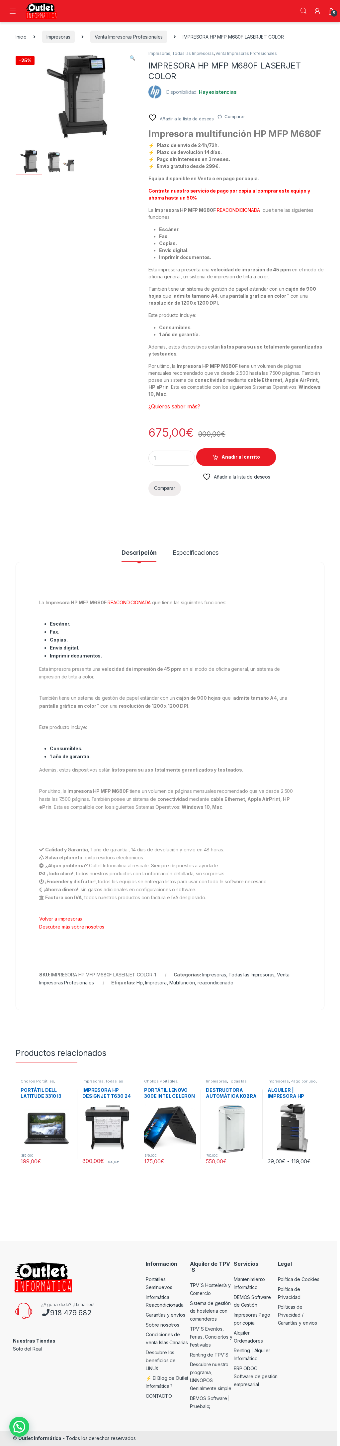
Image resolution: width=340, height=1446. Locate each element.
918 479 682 (70, 1312)
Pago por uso (303, 1081)
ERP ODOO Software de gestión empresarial (256, 1376)
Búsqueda (303, 11)
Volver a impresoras (60, 919)
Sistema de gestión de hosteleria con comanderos (210, 1311)
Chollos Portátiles (37, 1081)
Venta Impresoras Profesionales (129, 37)
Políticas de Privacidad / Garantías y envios (297, 1315)
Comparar (234, 116)
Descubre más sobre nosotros (71, 927)
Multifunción (182, 982)
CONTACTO (159, 1396)
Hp (139, 982)
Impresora (156, 982)
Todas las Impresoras (192, 53)
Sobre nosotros (162, 1325)
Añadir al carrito (240, 457)
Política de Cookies (298, 1279)
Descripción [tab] (139, 553)
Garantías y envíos (165, 1315)
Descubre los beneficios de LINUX (161, 1360)
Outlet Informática (39, 1438)
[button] (132, 58)
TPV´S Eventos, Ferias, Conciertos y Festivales (211, 1337)
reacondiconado (215, 982)
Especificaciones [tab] (195, 553)
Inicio (21, 37)
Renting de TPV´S (209, 1355)
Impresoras (58, 37)
